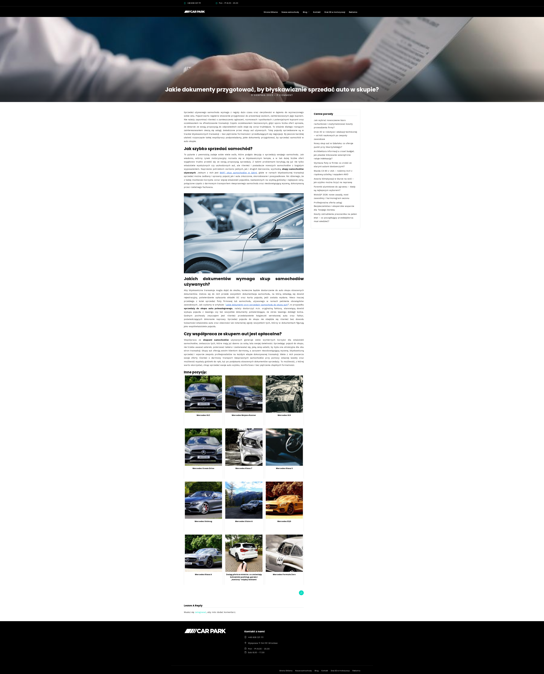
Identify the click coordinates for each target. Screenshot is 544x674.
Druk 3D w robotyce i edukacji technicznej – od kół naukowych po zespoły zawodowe (335, 135)
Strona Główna (271, 12)
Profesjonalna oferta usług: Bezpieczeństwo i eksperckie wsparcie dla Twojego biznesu (334, 206)
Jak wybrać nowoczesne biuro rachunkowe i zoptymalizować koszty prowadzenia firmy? (333, 124)
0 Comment (285, 95)
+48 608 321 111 (194, 3)
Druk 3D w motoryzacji (334, 12)
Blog (305, 12)
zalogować (200, 612)
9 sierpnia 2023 (262, 95)
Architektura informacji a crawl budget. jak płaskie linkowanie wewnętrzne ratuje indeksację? (334, 155)
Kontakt (317, 12)
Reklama (353, 12)
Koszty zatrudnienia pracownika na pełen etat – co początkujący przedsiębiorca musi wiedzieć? (335, 218)
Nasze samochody (290, 12)
